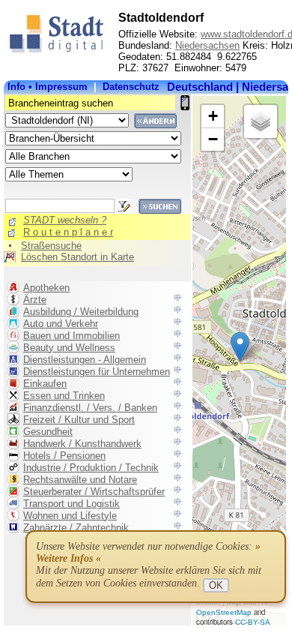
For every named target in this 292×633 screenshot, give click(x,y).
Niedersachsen (207, 45)
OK (216, 585)
